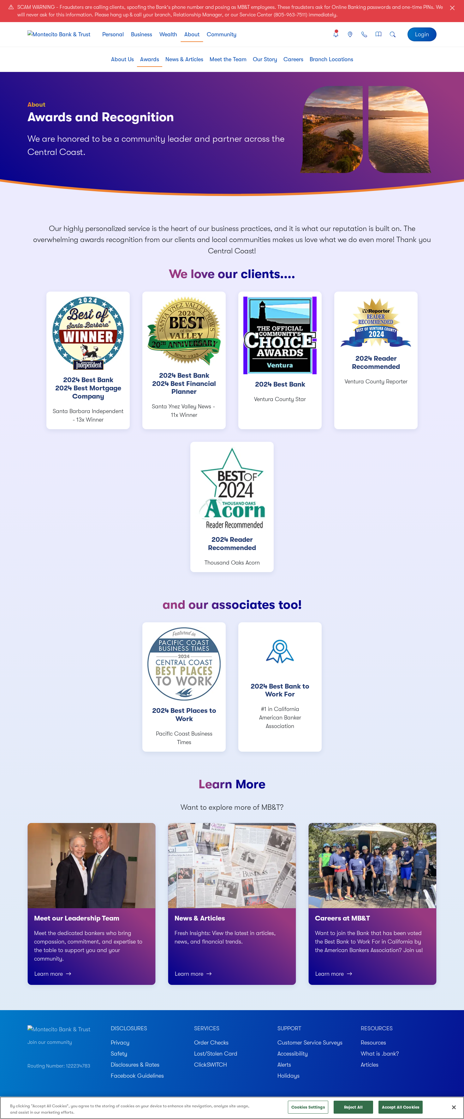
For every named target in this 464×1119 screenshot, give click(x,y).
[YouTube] (30, 1052)
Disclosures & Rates (135, 1065)
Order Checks (211, 1042)
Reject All (353, 1107)
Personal (113, 34)
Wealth (168, 34)
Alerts (284, 1065)
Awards (149, 59)
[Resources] (379, 34)
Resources (373, 1042)
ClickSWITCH (210, 1065)
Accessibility (292, 1054)
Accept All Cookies (400, 1107)
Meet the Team (228, 59)
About (191, 34)
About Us (122, 59)
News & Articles (184, 59)
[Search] (393, 34)
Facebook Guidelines (137, 1076)
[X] (75, 1052)
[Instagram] (42, 1052)
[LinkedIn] (64, 1052)
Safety (119, 1054)
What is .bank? (380, 1054)
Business (141, 34)
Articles (369, 1065)
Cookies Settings (308, 1107)
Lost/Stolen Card (215, 1054)
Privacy (120, 1042)
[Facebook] (53, 1052)
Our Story (265, 59)
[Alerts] (336, 34)
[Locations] (350, 34)
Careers (293, 59)
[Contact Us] (364, 34)
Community (221, 34)
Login (422, 34)
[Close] (454, 1107)
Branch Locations (331, 59)
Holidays (288, 1076)
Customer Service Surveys (309, 1042)
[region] (232, 1108)
